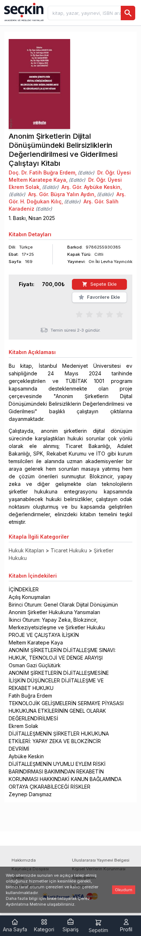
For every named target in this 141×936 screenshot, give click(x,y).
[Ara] (128, 13)
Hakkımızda (24, 860)
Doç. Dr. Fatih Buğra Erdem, (43, 172)
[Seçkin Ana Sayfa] (23, 11)
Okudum (123, 889)
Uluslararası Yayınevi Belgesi (100, 860)
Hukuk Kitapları (26, 550)
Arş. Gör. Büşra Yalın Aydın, (62, 194)
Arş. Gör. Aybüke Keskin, (91, 187)
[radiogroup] (99, 314)
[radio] (79, 314)
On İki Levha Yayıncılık (110, 261)
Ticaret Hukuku (69, 550)
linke (51, 898)
